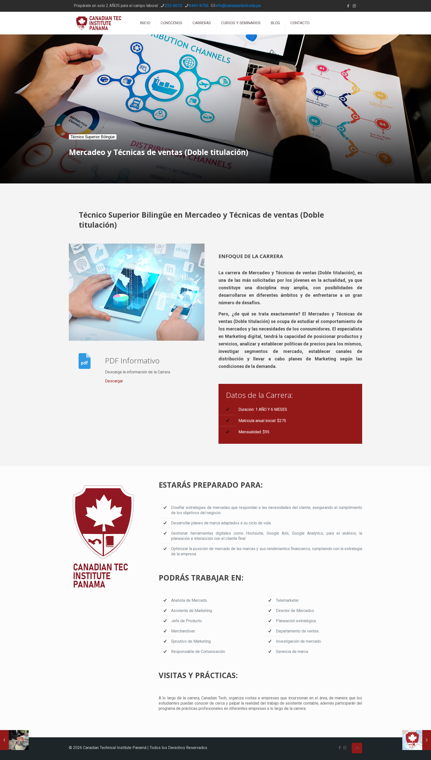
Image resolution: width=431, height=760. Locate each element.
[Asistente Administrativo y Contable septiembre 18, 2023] (14, 740)
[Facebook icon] (348, 6)
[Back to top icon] (357, 748)
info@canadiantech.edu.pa (238, 5)
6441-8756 (199, 5)
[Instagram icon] (354, 6)
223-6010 (173, 5)
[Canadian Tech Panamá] (100, 23)
